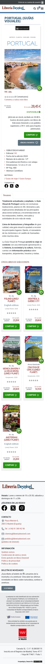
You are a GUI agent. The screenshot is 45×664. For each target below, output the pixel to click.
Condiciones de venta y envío (13, 555)
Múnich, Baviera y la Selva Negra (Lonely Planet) (11, 371)
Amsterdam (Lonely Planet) (11, 438)
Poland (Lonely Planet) (11, 299)
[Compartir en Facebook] (6, 185)
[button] (34, 8)
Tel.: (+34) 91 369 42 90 (14, 528)
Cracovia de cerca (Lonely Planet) (33, 369)
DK (15, 153)
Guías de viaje (12, 178)
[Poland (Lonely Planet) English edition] (11, 279)
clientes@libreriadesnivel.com (17, 533)
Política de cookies (9, 563)
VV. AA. (8, 91)
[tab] (7, 196)
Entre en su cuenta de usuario (29, 2)
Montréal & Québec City (33, 299)
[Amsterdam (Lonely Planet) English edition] (11, 418)
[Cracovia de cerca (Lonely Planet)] (33, 348)
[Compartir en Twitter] (12, 185)
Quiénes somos (8, 552)
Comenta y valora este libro (16, 99)
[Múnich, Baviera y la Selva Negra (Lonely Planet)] (11, 349)
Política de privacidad (10, 560)
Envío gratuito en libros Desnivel (15, 558)
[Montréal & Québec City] (33, 279)
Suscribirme (8, 588)
